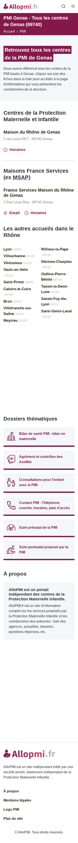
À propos (11, 791)
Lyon (12, 249)
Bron (12, 301)
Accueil (9, 31)
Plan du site (13, 818)
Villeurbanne (19, 256)
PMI (23, 31)
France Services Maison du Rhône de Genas (38, 193)
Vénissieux (17, 263)
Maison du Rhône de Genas (31, 132)
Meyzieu (15, 320)
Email (14, 213)
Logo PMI (11, 809)
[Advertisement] (39, 371)
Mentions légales (17, 800)
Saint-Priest (18, 282)
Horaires (17, 149)
